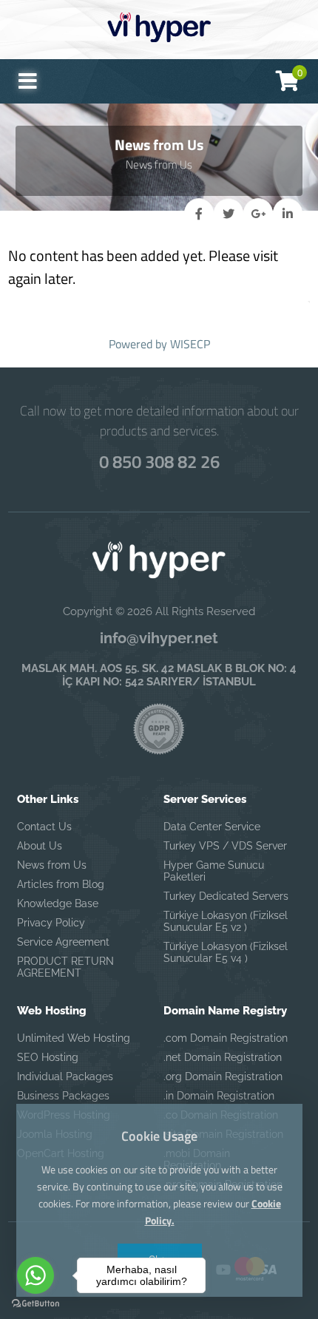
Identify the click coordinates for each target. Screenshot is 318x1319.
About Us (39, 846)
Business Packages (63, 1096)
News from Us (52, 865)
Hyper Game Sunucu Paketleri (213, 871)
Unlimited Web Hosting (73, 1038)
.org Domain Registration (223, 1076)
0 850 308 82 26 (159, 461)
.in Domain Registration (218, 1096)
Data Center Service (211, 827)
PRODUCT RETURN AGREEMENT (65, 967)
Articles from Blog (60, 884)
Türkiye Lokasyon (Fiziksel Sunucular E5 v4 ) (225, 952)
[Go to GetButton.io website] (35, 1304)
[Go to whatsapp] (35, 1275)
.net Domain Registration (222, 1057)
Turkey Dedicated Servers (225, 896)
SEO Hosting (47, 1057)
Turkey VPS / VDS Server (225, 846)
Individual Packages (65, 1076)
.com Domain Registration (225, 1038)
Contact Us (44, 827)
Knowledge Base (57, 903)
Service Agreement (63, 942)
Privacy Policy (51, 923)
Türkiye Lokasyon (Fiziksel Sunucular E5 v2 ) (225, 921)
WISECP (190, 344)
